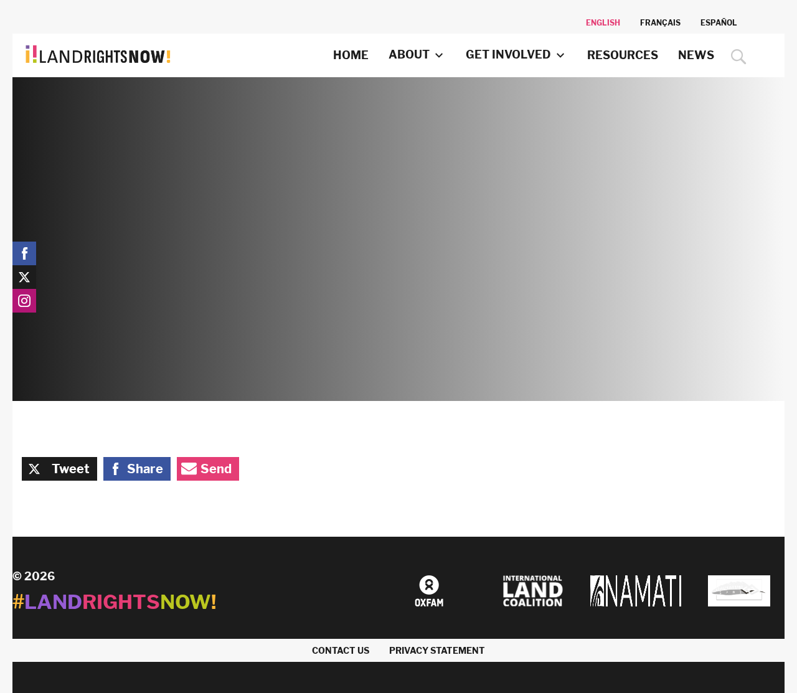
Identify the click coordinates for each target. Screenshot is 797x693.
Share (145, 468)
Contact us (340, 650)
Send (216, 468)
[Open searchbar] (735, 57)
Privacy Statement (437, 650)
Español (718, 22)
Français (660, 22)
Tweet (71, 468)
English (603, 22)
